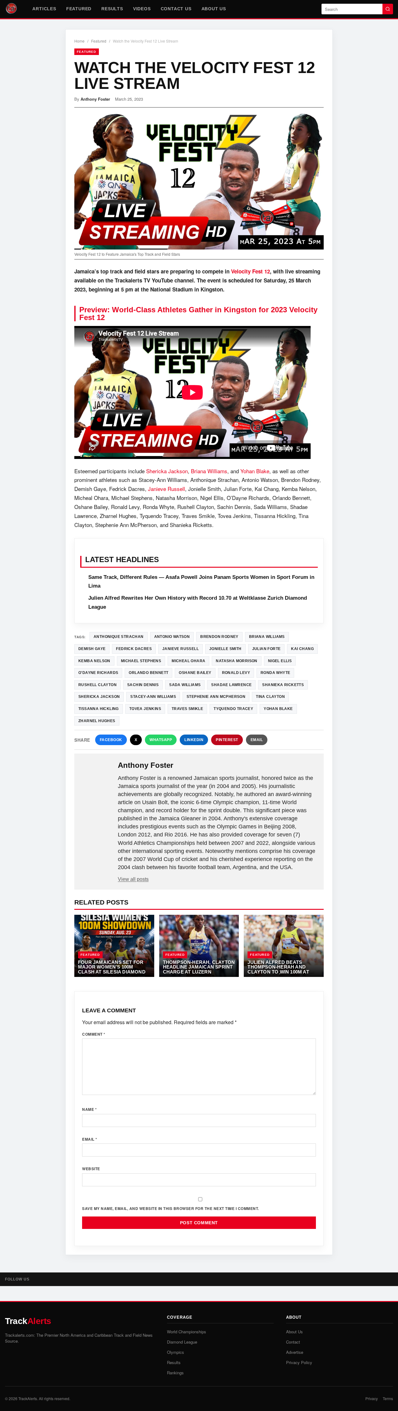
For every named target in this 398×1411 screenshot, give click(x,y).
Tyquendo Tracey (233, 709)
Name (89, 1109)
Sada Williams (185, 685)
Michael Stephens (141, 661)
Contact (293, 1342)
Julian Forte (266, 649)
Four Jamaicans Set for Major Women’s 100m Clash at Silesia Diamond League (112, 969)
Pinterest (227, 740)
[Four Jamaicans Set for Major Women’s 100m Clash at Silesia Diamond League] (114, 946)
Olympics (175, 1352)
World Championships (186, 1332)
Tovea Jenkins (145, 709)
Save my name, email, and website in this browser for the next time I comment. (170, 1208)
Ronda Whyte (275, 673)
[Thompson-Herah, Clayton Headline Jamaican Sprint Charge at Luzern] (199, 946)
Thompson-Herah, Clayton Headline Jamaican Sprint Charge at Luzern (199, 967)
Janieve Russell (166, 488)
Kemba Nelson (94, 661)
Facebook (111, 740)
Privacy (371, 1398)
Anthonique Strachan (119, 636)
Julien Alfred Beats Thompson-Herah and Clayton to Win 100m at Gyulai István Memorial (280, 969)
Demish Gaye (91, 649)
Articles (44, 8)
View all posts (133, 879)
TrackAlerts (27, 1398)
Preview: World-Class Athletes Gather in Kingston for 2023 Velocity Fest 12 (198, 313)
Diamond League (182, 1342)
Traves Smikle (187, 709)
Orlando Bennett (148, 673)
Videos (142, 8)
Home (79, 41)
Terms (388, 1398)
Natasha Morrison (236, 661)
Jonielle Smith (225, 649)
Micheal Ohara (188, 661)
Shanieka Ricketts (283, 685)
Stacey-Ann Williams (153, 696)
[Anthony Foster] (96, 775)
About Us (213, 8)
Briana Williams (209, 471)
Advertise (294, 1352)
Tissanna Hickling (98, 709)
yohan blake (278, 709)
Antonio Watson (172, 636)
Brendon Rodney (219, 636)
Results (112, 8)
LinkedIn (193, 740)
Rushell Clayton (97, 685)
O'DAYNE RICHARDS (98, 673)
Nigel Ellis (280, 661)
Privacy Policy (299, 1362)
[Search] (387, 9)
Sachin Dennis (143, 685)
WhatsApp (161, 740)
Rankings (175, 1373)
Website (91, 1168)
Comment (93, 1034)
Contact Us (176, 8)
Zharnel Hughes (96, 721)
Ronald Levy (236, 673)
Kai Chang (302, 649)
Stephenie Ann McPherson (216, 696)
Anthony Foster (95, 99)
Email (257, 740)
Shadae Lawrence (231, 685)
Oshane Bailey (195, 673)
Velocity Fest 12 (250, 271)
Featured (78, 8)
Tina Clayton (270, 696)
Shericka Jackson (167, 471)
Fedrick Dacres (134, 649)
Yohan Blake (254, 471)
